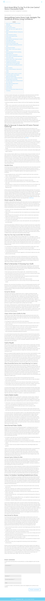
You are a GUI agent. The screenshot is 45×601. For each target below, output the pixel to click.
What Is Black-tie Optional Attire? (12, 83)
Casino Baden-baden (10, 40)
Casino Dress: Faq (9, 84)
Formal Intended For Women (11, 34)
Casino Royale (8, 37)
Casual (7, 72)
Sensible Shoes (9, 26)
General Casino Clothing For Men (12, 43)
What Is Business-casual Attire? (12, 54)
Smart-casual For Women (10, 27)
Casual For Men (9, 86)
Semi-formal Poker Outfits (11, 41)
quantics (7, 11)
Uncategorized (18, 11)
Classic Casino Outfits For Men (11, 36)
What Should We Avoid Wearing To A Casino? (14, 39)
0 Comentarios (24, 11)
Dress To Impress (9, 67)
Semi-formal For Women (10, 47)
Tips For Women (9, 87)
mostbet (27, 137)
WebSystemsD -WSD (19, 599)
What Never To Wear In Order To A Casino (14, 73)
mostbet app (31, 197)
